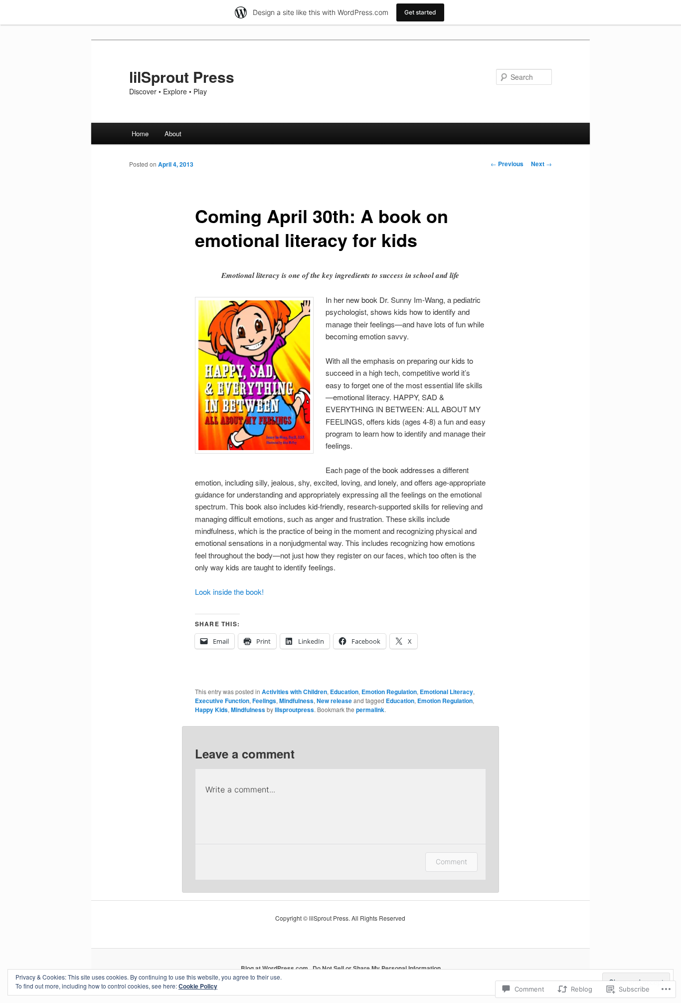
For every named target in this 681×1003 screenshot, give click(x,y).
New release (334, 700)
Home (140, 133)
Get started (420, 12)
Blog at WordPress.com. (275, 968)
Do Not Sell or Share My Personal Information (377, 968)
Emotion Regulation (389, 691)
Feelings (264, 700)
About (173, 133)
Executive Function (222, 700)
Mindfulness (296, 700)
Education (344, 691)
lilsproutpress (294, 709)
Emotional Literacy (446, 691)
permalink (370, 709)
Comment (451, 861)
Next (541, 163)
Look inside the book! (229, 591)
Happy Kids (211, 709)
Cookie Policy (197, 986)
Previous (507, 163)
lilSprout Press (181, 76)
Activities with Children (294, 691)
